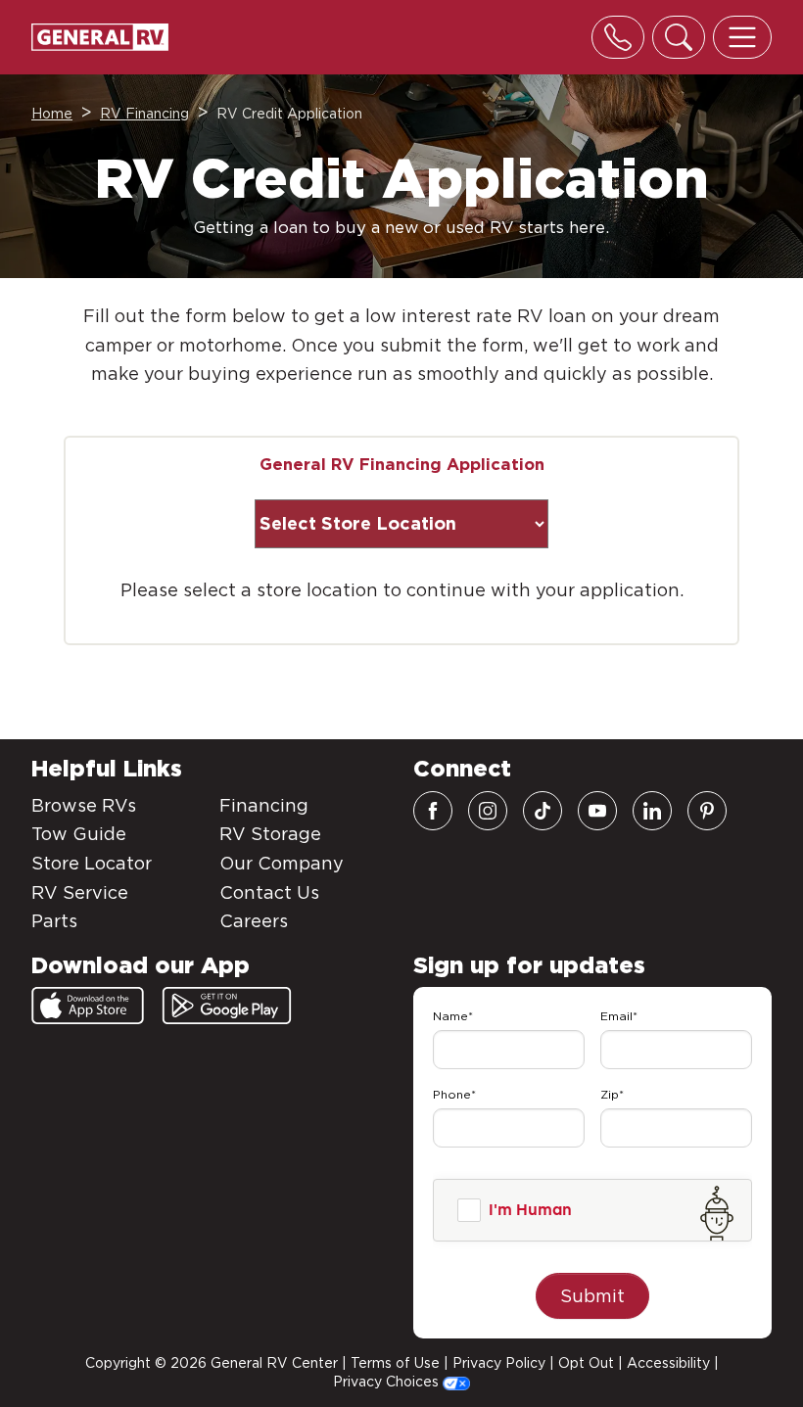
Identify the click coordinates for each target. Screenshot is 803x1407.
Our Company (281, 863)
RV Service (79, 892)
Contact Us (269, 892)
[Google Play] (227, 1005)
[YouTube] (597, 810)
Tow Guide (78, 833)
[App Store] (87, 1005)
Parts (54, 921)
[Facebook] (432, 810)
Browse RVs (83, 805)
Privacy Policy (498, 1363)
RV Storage (270, 833)
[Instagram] (487, 810)
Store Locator (91, 863)
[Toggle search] (678, 37)
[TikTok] (542, 810)
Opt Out (586, 1363)
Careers (253, 921)
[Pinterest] (707, 810)
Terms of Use (395, 1363)
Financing (263, 805)
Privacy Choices (388, 1381)
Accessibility (668, 1363)
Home (51, 113)
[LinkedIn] (652, 810)
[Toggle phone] (617, 37)
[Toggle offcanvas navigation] (742, 37)
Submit (592, 1296)
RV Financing (144, 113)
